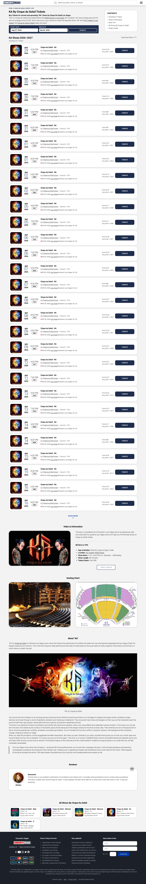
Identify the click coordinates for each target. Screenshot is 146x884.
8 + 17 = (105, 854)
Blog (65, 879)
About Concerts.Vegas (27, 847)
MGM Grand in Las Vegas (54, 18)
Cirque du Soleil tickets (25, 23)
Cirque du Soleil (47, 47)
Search (83, 30)
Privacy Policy (73, 879)
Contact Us (13, 847)
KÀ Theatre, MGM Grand (95, 553)
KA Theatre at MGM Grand (49, 50)
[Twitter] (25, 852)
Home (10, 8)
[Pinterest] (28, 852)
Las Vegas (54, 54)
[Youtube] (19, 852)
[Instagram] (22, 852)
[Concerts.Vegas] (22, 843)
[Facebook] (16, 852)
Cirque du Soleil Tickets (22, 8)
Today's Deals (113, 28)
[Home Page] (12, 2)
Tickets (125, 50)
